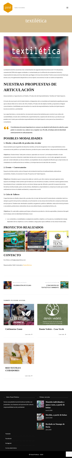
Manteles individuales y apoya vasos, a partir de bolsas (55, 405)
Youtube (7, 433)
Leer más (28, 334)
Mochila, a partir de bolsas (56, 415)
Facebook (8, 438)
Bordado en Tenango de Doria (55, 425)
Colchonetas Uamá (13, 329)
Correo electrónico (11, 448)
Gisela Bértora (27, 265)
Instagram (8, 443)
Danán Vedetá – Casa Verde (51, 329)
